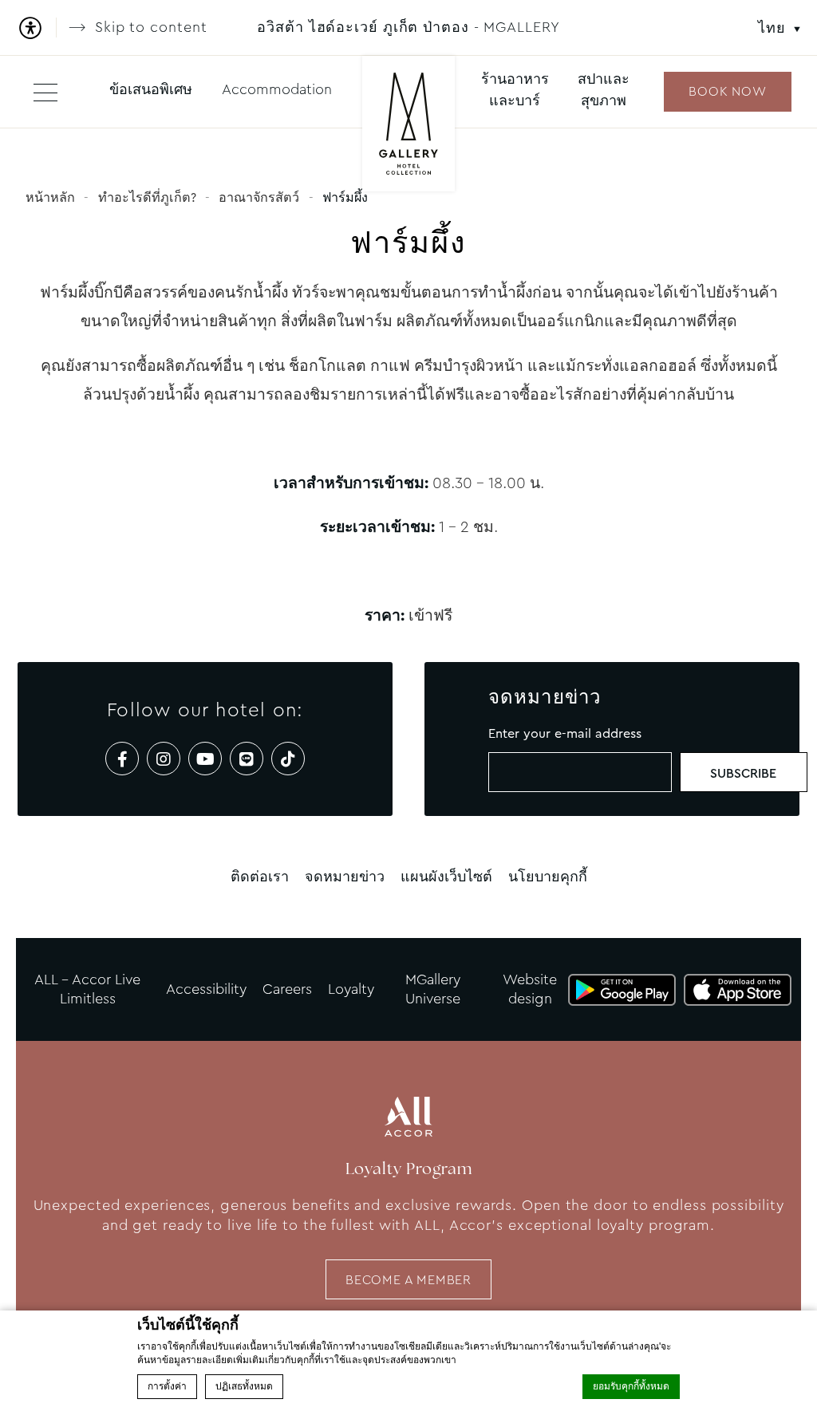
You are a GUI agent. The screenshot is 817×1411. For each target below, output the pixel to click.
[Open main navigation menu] (45, 92)
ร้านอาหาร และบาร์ (515, 90)
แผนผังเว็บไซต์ (446, 876)
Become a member (408, 1280)
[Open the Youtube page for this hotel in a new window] (205, 758)
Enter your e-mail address (564, 733)
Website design (530, 988)
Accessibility (206, 989)
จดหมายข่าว (345, 876)
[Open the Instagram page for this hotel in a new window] (163, 758)
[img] (408, 125)
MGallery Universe (432, 988)
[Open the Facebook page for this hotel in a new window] (122, 758)
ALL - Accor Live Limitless (87, 988)
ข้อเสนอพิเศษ (150, 89)
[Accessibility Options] (36, 27)
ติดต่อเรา (260, 876)
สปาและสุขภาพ (604, 90)
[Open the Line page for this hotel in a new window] (246, 758)
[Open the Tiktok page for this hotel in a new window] (288, 758)
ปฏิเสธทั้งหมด (244, 1386)
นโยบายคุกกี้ (547, 876)
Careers (287, 989)
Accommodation (277, 89)
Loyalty (351, 989)
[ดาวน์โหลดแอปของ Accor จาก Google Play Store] (622, 990)
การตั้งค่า (167, 1386)
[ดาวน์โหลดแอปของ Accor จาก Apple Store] (737, 990)
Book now (727, 91)
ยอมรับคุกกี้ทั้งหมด (631, 1386)
